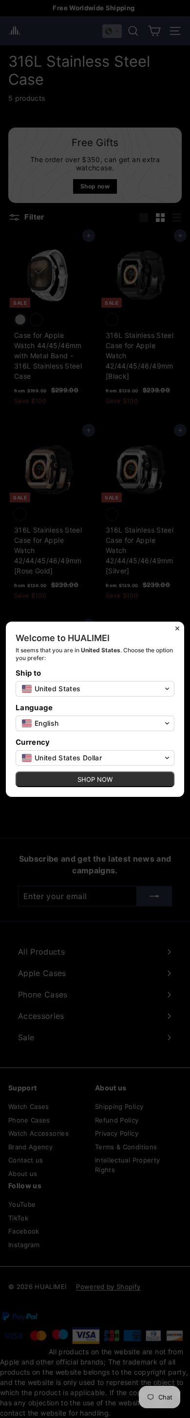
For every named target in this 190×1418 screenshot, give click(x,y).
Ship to (28, 673)
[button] (95, 689)
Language (34, 707)
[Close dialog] (177, 628)
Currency (33, 742)
